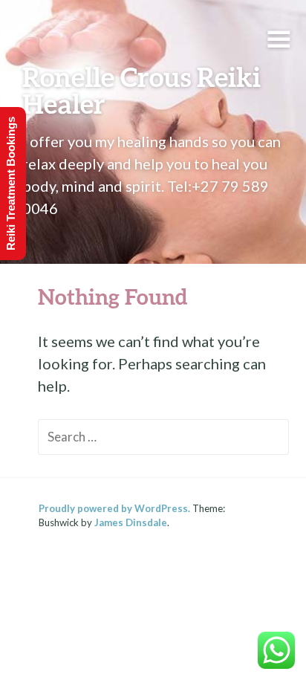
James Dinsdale (130, 522)
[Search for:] (163, 435)
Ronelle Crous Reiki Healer (141, 90)
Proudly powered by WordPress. (114, 508)
